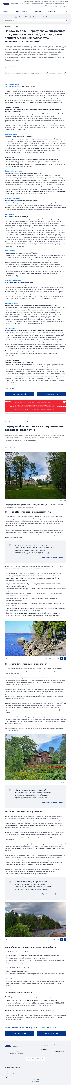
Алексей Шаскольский (13, 280)
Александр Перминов (12, 198)
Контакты (44, 1045)
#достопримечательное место (35, 1027)
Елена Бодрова (10, 328)
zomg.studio (35, 1081)
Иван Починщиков (12, 84)
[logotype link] (10, 4)
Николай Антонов (11, 303)
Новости (5, 11)
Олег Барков (9, 214)
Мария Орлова (64, 6)
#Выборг (7, 1027)
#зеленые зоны (52, 1027)
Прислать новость (51, 17)
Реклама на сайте (58, 1046)
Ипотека (38, 11)
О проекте (44, 1049)
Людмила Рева (10, 251)
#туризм (15, 1027)
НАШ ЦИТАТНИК (28, 1)
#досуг (22, 1027)
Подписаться (36, 17)
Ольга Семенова (10, 422)
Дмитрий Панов (11, 134)
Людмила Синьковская (13, 171)
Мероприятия (59, 1051)
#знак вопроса (9, 388)
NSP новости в (18, 394)
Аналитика (52, 11)
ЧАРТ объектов (21, 11)
